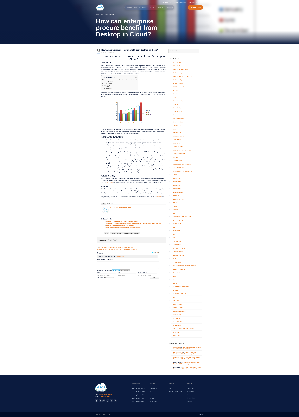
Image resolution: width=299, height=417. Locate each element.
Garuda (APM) (138, 392)
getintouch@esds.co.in (105, 394)
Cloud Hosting (177, 108)
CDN (174, 97)
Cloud (154, 388)
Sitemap (201, 414)
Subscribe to (100, 277)
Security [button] (144, 7)
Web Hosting (176, 335)
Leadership (190, 391)
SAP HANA (176, 283)
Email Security (177, 188)
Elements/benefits (108, 83)
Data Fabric (176, 143)
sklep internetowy (178, 357)
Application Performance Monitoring (183, 76)
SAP (174, 279)
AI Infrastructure (177, 62)
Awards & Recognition (175, 391)
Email (119, 272)
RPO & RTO (176, 272)
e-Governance (177, 181)
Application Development (180, 69)
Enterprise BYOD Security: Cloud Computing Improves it (123, 227)
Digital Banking (177, 160)
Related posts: (109, 88)
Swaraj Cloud (177, 314)
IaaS (174, 227)
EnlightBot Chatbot (178, 199)
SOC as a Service (178, 307)
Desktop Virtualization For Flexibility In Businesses (122, 221)
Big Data (175, 90)
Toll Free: (97, 396)
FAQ (170, 388)
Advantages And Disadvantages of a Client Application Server (187, 347)
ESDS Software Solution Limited (120, 207)
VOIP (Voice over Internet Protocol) (183, 328)
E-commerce (177, 178)
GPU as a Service (178, 220)
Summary (110, 86)
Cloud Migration (177, 111)
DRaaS (175, 174)
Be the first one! (120, 256)
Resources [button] (160, 7)
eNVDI (175, 202)
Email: (96, 394)
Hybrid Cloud (177, 223)
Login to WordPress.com (125, 270)
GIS (174, 213)
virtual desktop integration (131, 233)
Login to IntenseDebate (116, 270)
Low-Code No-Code (179, 248)
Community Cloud (178, 122)
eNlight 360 (176, 195)
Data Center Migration (179, 136)
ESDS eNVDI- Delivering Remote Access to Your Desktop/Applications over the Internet (133, 223)
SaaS (174, 276)
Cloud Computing (111, 52)
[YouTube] (103, 400)
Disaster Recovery (178, 167)
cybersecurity (177, 132)
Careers (189, 395)
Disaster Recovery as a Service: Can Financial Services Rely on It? (187, 363)
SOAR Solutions (177, 304)
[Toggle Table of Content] (134, 77)
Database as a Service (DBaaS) (182, 150)
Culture (175, 129)
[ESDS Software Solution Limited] (105, 210)
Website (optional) (142, 272)
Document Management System (182, 171)
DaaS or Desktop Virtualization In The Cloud (120, 225)
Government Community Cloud (182, 216)
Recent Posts (110, 203)
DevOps (175, 157)
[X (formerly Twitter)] (100, 400)
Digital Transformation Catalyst (182, 164)
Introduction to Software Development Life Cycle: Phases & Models (186, 358)
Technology (176, 318)
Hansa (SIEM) (138, 401)
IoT (174, 234)
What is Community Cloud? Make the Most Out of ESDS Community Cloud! (187, 368)
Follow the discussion (158, 252)
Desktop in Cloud (116, 233)
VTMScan (176, 332)
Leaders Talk (177, 244)
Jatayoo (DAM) (139, 395)
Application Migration (179, 73)
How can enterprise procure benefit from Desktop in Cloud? (119, 79)
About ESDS (190, 388)
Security (175, 290)
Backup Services (178, 83)
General (175, 209)
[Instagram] (107, 400)
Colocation (176, 115)
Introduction (110, 81)
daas (106, 233)
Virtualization (177, 325)
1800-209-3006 (105, 396)
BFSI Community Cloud (179, 87)
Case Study (106, 85)
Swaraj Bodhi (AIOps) (179, 311)
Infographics (176, 230)
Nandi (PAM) (138, 398)
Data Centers (177, 139)
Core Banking (177, 125)
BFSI (151, 391)
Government (154, 395)
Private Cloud (177, 262)
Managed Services (178, 255)
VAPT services (177, 321)
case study (109, 183)
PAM (174, 258)
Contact (189, 401)
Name (98, 272)
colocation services (178, 118)
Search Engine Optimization (181, 286)
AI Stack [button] (129, 7)
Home (97, 14)
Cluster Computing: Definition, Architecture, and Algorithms (184, 353)
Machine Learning (178, 251)
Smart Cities (153, 401)
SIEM (174, 297)
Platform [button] (136, 7)
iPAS (174, 237)
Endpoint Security (178, 192)
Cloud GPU (176, 104)
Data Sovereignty (178, 146)
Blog (102, 14)
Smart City (176, 300)
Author (103, 203)
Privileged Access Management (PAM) (184, 265)
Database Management (180, 153)
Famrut (175, 206)
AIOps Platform (177, 66)
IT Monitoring (177, 241)
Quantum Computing (179, 269)
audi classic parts (178, 352)
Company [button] (169, 7)
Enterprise (153, 398)
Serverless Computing (179, 293)
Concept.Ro (176, 347)
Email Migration (177, 185)
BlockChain (176, 94)
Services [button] (152, 7)
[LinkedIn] (96, 400)
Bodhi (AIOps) (138, 388)
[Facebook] (111, 400)
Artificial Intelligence (179, 80)
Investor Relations (192, 398)
